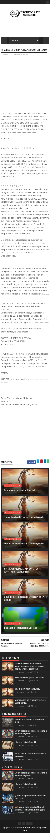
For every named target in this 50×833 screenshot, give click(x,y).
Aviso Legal (36, 827)
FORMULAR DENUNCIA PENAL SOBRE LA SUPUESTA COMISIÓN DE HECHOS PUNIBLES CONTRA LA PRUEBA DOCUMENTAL (30, 666)
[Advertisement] (25, 83)
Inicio (25, 830)
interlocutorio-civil (21, 54)
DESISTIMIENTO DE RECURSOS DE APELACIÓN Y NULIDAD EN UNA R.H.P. (25, 598)
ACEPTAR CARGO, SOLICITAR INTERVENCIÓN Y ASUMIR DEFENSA (30, 701)
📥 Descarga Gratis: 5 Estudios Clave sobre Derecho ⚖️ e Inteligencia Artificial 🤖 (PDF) (30, 808)
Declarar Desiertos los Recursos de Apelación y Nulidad (24, 543)
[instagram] (27, 823)
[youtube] (23, 823)
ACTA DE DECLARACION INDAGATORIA (27, 688)
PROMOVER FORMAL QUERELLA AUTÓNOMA (29, 677)
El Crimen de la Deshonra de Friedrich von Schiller (29, 721)
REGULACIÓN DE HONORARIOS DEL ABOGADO (20, 627)
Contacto (44, 827)
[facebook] (47, 2)
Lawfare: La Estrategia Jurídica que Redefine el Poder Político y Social (31, 732)
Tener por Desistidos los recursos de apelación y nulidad (24, 516)
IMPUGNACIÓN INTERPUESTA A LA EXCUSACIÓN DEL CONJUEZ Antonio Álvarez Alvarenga (22, 570)
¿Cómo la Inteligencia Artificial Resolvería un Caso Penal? (30, 797)
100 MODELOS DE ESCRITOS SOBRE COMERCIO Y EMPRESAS (30, 755)
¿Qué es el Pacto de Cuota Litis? (26, 742)
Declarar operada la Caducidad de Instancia (19, 490)
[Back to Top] (30, 823)
